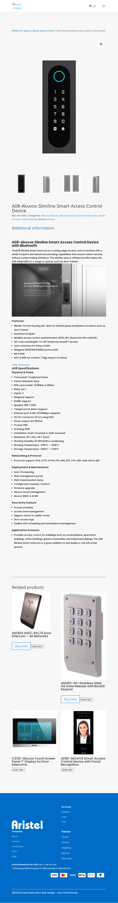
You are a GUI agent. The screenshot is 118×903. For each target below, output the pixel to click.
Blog (14, 856)
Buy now (21, 646)
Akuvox (27, 30)
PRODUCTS (17, 30)
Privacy (65, 842)
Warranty (67, 858)
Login (64, 816)
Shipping (66, 847)
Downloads (17, 846)
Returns (66, 853)
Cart (64, 821)
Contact (16, 841)
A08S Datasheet (21, 364)
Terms (65, 837)
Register (66, 811)
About (15, 836)
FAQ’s (14, 851)
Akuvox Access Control (43, 30)
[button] (101, 44)
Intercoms (92, 215)
